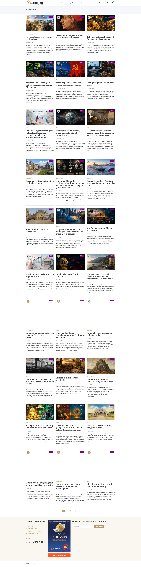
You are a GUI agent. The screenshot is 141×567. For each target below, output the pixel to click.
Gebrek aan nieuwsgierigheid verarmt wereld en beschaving (39, 484)
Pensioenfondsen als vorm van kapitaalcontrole (40, 275)
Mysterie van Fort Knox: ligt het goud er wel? (99, 427)
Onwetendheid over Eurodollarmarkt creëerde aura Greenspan (70, 335)
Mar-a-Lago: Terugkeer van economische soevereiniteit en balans (40, 381)
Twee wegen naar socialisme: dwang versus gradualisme (69, 84)
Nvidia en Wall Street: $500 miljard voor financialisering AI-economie (39, 85)
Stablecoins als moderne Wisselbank (37, 230)
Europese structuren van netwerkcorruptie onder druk (100, 380)
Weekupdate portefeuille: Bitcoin (67, 275)
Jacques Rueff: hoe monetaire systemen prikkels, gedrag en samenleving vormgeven (100, 133)
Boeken (83, 3)
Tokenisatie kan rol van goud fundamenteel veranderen (100, 38)
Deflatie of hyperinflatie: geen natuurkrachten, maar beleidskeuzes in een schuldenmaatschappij (39, 134)
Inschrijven (99, 526)
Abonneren (92, 3)
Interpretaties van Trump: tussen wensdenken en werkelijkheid (68, 486)
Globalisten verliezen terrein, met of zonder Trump (100, 485)
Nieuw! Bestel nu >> (59, 555)
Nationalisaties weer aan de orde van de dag (99, 334)
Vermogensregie (32, 528)
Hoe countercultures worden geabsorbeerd (39, 38)
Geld (27, 128)
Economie (28, 80)
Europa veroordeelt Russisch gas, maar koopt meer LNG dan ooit (101, 183)
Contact (30, 538)
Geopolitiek (90, 178)
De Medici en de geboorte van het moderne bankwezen (69, 36)
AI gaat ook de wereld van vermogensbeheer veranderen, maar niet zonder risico (70, 231)
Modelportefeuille (72, 3)
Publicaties (60, 3)
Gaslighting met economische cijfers (100, 84)
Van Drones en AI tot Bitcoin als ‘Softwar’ (100, 229)
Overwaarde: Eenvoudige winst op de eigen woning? (40, 182)
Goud (88, 34)
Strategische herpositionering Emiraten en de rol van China (39, 427)
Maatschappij (29, 34)
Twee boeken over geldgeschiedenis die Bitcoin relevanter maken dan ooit (69, 428)
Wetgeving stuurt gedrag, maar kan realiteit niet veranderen (68, 133)
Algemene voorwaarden (34, 531)
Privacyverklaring (33, 533)
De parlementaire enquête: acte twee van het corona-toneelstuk (40, 335)
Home (27, 9)
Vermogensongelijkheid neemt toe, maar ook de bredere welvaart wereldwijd (100, 276)
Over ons (30, 526)
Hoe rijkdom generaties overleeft (67, 379)
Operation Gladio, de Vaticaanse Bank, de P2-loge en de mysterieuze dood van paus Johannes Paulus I (70, 184)
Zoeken (101, 3)
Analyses (32, 9)
